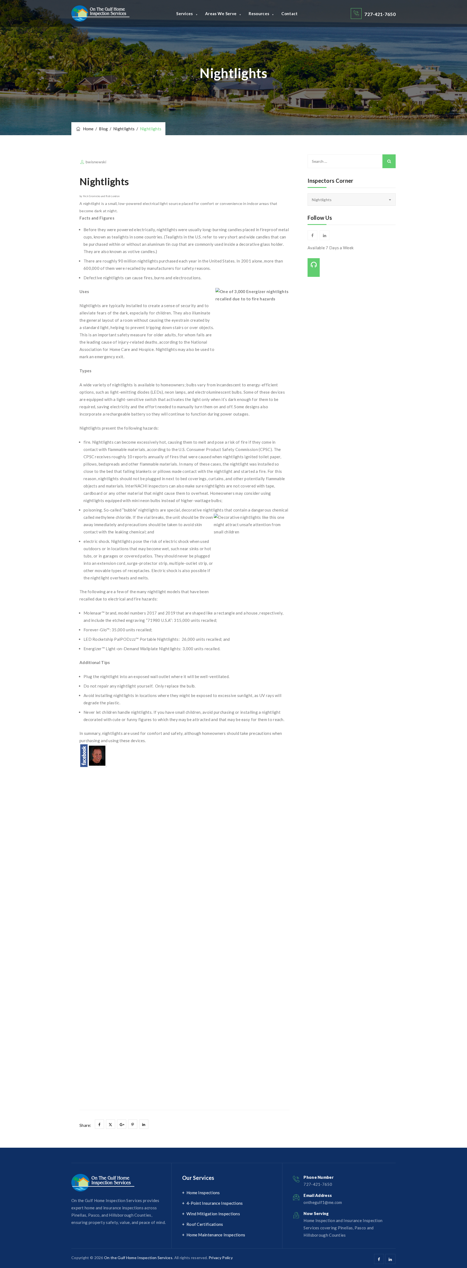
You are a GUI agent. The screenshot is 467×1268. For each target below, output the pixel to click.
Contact (289, 13)
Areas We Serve (220, 13)
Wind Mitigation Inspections (213, 1213)
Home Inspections (203, 1192)
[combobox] (352, 199)
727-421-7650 (380, 14)
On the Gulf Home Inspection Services (138, 1257)
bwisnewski (96, 162)
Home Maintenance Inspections (215, 1234)
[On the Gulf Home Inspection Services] (100, 13)
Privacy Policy (221, 1257)
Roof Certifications (204, 1224)
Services (184, 13)
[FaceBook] (93, 755)
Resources (259, 13)
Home (87, 128)
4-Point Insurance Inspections (214, 1203)
